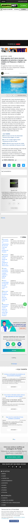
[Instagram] (9, 203)
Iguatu (4, 485)
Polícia (4, 490)
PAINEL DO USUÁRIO (7, 500)
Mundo (4, 487)
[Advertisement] (14, 25)
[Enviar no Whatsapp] (14, 165)
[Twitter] (18, 203)
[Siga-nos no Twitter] (16, 467)
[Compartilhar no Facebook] (4, 165)
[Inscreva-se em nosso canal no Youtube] (20, 467)
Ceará (4, 476)
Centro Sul (5, 478)
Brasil (4, 473)
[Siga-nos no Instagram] (12, 467)
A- (7, 95)
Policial (4, 492)
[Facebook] (14, 203)
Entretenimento (7, 480)
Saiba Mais (14, 208)
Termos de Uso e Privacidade (11, 502)
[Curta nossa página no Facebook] (9, 467)
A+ (12, 95)
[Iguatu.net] (9, 5)
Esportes (5, 483)
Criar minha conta (14, 457)
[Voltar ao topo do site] (26, 287)
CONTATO (4, 498)
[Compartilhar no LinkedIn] (23, 165)
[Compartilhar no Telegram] (19, 165)
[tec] (14, 439)
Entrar (3, 1)
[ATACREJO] (14, 363)
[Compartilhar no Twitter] (9, 165)
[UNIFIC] (14, 50)
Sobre (4, 505)
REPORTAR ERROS (21, 95)
